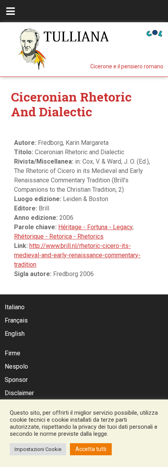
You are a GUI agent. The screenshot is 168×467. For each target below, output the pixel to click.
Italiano (15, 307)
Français (16, 320)
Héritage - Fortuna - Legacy (95, 227)
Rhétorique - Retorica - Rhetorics (59, 236)
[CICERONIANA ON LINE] (154, 32)
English (15, 333)
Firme (12, 353)
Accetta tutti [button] (90, 449)
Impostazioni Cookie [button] (37, 449)
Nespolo (16, 366)
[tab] (10, 11)
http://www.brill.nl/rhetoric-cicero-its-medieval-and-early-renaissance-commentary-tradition (77, 255)
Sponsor (16, 379)
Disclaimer (19, 393)
